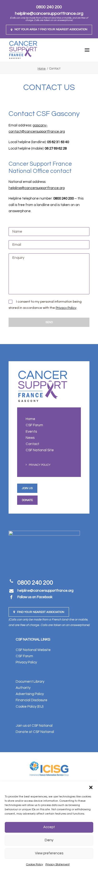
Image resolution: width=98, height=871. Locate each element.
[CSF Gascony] (23, 50)
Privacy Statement (57, 864)
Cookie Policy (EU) (29, 706)
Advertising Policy (30, 694)
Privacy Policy (66, 308)
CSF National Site (40, 450)
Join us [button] (27, 488)
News (30, 438)
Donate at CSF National (35, 732)
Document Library (30, 681)
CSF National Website (33, 650)
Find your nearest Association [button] (40, 612)
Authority (23, 688)
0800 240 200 (49, 7)
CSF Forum (34, 425)
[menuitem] (49, 29)
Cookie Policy (34, 864)
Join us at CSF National (34, 725)
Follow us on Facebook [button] (34, 597)
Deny (49, 840)
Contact (32, 444)
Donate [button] (27, 500)
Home (42, 68)
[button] (90, 787)
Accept (49, 827)
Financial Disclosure (31, 700)
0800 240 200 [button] (35, 583)
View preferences (49, 853)
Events (31, 431)
